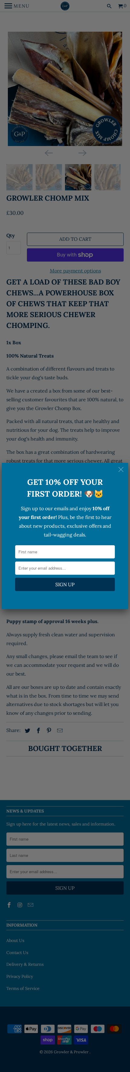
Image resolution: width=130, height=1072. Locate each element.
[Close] (121, 469)
